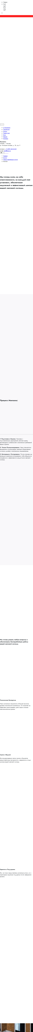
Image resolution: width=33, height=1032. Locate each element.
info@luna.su (4, 106)
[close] (2, 124)
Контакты (5, 121)
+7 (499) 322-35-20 (6, 103)
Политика (2, 113)
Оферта (9, 113)
